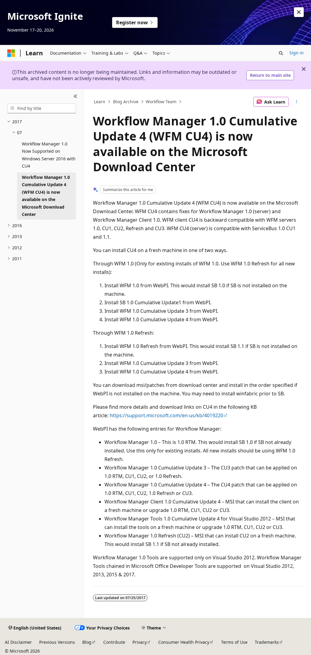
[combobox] (41, 108)
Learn (99, 101)
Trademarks (267, 642)
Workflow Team (161, 101)
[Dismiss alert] (299, 12)
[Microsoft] (11, 53)
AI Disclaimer (18, 642)
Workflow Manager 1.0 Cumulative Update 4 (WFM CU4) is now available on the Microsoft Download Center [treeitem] (46, 195)
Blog (86, 642)
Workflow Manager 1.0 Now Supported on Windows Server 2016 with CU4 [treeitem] (49, 155)
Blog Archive (125, 101)
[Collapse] (75, 96)
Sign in (296, 53)
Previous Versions (57, 642)
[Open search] (281, 53)
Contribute (114, 642)
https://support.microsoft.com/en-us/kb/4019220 (166, 415)
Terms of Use (234, 642)
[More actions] (296, 102)
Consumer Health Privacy (183, 642)
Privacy (139, 642)
